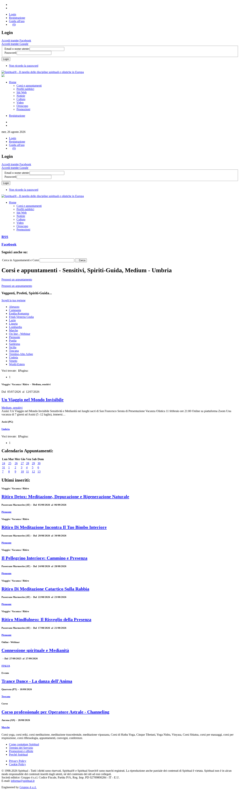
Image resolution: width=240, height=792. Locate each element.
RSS (5, 237)
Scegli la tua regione (14, 300)
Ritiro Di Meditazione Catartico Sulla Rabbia (45, 588)
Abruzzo (14, 306)
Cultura (20, 99)
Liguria (13, 323)
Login (12, 14)
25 (9, 463)
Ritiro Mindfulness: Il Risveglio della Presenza (46, 619)
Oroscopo (22, 105)
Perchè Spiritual (18, 754)
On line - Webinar (19, 333)
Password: (10, 52)
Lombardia (15, 327)
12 (33, 471)
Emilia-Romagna (19, 313)
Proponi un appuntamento (17, 279)
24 (3, 463)
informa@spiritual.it (22, 780)
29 (33, 463)
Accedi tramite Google (15, 43)
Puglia (12, 340)
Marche (13, 330)
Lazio (12, 320)
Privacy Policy (17, 760)
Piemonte (14, 337)
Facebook (9, 244)
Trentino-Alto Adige (21, 354)
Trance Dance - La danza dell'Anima (37, 681)
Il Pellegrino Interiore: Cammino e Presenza (44, 558)
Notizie (20, 95)
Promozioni (23, 109)
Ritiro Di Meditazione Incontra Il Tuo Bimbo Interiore (54, 527)
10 (22, 471)
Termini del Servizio (21, 747)
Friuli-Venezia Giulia (21, 316)
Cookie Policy (17, 764)
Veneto (13, 360)
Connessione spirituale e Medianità (35, 650)
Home (12, 82)
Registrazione (17, 17)
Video (20, 102)
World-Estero (17, 364)
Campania (15, 310)
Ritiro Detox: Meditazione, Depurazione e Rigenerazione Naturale (65, 496)
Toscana (14, 350)
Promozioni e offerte (21, 751)
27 (22, 463)
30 (39, 463)
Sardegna (14, 344)
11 (27, 471)
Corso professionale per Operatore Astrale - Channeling (55, 712)
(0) (14, 24)
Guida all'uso (17, 21)
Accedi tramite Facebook (16, 40)
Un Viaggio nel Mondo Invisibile (33, 399)
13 (39, 471)
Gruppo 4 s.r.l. (28, 787)
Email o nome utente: (17, 48)
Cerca (82, 260)
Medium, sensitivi (12, 407)
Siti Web (21, 92)
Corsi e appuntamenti (29, 85)
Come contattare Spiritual (24, 744)
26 (16, 463)
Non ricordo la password (23, 65)
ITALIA (6, 665)
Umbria (13, 357)
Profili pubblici (25, 89)
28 (27, 463)
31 (3, 467)
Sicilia (12, 347)
